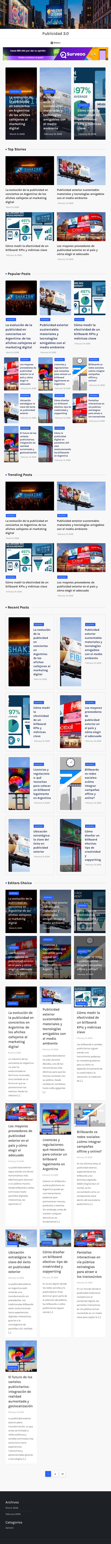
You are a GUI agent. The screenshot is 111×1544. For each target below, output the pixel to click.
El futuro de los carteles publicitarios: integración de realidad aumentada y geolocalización (28, 443)
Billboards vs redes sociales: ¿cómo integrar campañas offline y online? (89, 1141)
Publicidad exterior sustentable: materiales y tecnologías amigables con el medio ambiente (80, 194)
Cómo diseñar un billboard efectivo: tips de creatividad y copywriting (62, 407)
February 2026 (13, 1514)
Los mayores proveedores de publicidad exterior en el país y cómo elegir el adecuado (77, 250)
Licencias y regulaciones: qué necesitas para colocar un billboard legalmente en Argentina (62, 374)
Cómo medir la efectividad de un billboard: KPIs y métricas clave (89, 119)
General (15, 92)
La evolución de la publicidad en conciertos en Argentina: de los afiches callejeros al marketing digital (20, 911)
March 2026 (11, 1507)
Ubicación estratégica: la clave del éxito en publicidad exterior (27, 407)
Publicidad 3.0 (55, 33)
